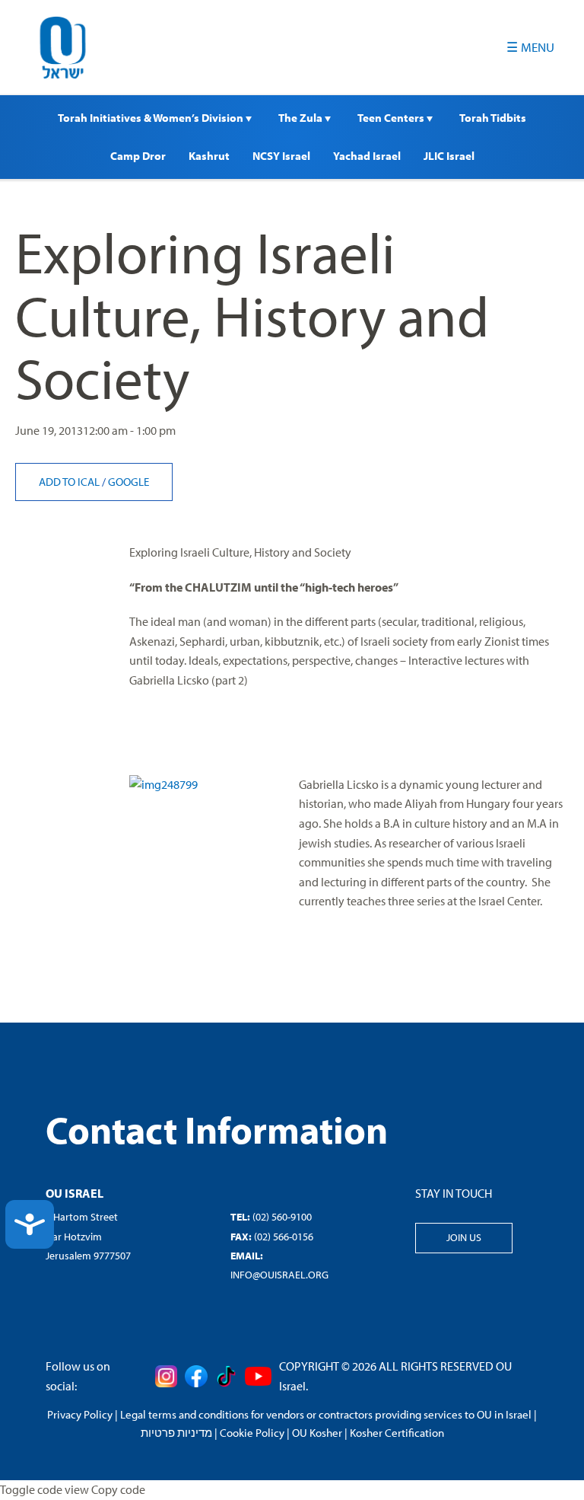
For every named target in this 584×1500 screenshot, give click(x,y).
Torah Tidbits (492, 117)
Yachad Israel (367, 155)
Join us (463, 1237)
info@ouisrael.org (279, 1274)
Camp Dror (138, 155)
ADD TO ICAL (70, 481)
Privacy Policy (80, 1414)
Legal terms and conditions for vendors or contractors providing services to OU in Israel (326, 1414)
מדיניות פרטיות (176, 1432)
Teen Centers (392, 117)
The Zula (301, 117)
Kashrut (209, 155)
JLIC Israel (449, 155)
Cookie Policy (252, 1432)
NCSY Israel (281, 155)
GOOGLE (128, 481)
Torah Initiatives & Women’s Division (152, 117)
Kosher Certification (397, 1432)
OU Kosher (317, 1432)
